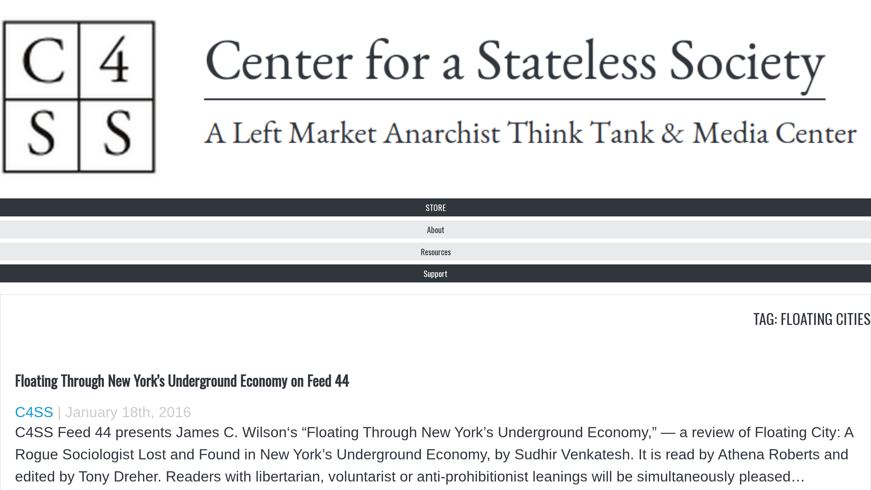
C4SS (34, 412)
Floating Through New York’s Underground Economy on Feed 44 (182, 380)
